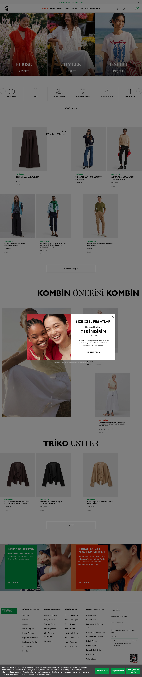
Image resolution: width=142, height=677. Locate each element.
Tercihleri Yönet (102, 671)
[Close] (113, 317)
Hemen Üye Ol (93, 352)
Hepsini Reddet (118, 671)
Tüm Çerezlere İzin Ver (133, 671)
